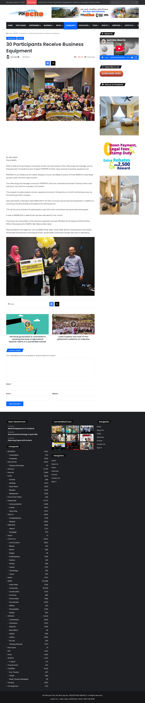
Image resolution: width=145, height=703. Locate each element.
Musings (12, 483)
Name (9, 384)
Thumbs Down (13, 665)
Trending (11, 682)
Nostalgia (12, 532)
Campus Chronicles (16, 465)
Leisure (12, 567)
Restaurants (13, 493)
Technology (13, 571)
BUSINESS (48, 25)
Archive (54, 474)
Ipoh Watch (13, 630)
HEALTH (105, 25)
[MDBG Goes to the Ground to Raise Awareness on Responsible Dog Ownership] (72, 437)
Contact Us (56, 478)
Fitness (11, 564)
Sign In (54, 481)
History (12, 528)
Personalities (14, 609)
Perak (10, 654)
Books (11, 549)
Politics (12, 613)
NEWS (58, 25)
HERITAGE (116, 25)
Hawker (12, 479)
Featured (11, 469)
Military (12, 606)
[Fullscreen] (136, 57)
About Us (55, 464)
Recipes (12, 490)
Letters (11, 637)
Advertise (55, 471)
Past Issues (21, 25)
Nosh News (13, 486)
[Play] (103, 57)
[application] (119, 49)
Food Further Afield (14, 497)
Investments (13, 455)
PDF (9, 651)
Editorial (12, 627)
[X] (53, 63)
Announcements (15, 504)
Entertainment (14, 556)
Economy (12, 595)
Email (8, 393)
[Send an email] (18, 57)
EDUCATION (83, 25)
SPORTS (11, 658)
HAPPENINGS (34, 25)
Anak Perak (13, 585)
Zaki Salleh (13, 57)
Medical (12, 521)
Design (11, 553)
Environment (14, 599)
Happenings (12, 500)
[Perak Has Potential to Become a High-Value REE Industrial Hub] (58, 446)
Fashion (12, 560)
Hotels (11, 676)
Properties (13, 458)
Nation (10, 577)
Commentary (14, 620)
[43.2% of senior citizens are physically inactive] (58, 429)
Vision (54, 467)
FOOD (95, 25)
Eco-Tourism (14, 672)
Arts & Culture (14, 542)
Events (11, 507)
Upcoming (13, 511)
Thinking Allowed (15, 644)
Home (10, 25)
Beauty (11, 546)
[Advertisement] (50, 140)
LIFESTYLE (129, 25)
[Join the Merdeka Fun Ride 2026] (86, 437)
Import (10, 535)
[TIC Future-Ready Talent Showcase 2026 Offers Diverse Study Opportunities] (72, 446)
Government (14, 602)
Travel (11, 574)
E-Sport (12, 662)
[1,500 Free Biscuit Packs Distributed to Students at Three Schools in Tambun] (58, 437)
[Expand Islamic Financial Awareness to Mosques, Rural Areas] (86, 446)
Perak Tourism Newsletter (19, 679)
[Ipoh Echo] (27, 13)
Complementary (15, 518)
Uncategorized (13, 686)
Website (55, 393)
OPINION (11, 616)
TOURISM (11, 668)
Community (23, 33)
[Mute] (132, 57)
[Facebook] (47, 63)
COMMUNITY (70, 25)
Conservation (14, 592)
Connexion (13, 623)
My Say (12, 641)
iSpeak (11, 634)
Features (11, 472)
